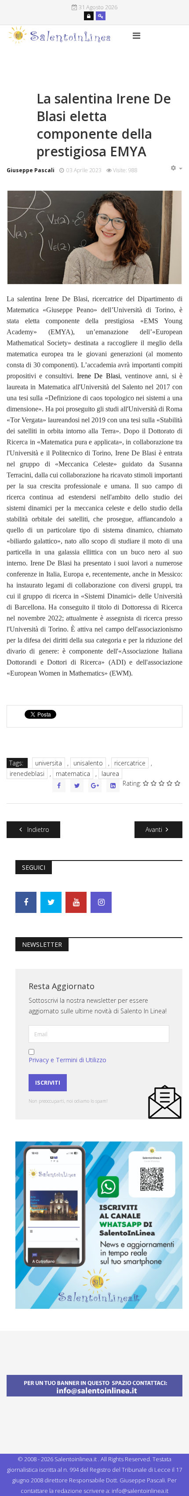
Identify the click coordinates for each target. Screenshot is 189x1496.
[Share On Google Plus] (95, 785)
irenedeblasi (27, 773)
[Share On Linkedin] (113, 785)
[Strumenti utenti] (176, 168)
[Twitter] (51, 902)
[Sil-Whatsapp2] (98, 1224)
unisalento (88, 763)
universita (48, 763)
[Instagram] (101, 902)
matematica (73, 773)
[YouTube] (76, 902)
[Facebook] (25, 902)
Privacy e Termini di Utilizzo (67, 1060)
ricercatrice (129, 763)
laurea (110, 773)
